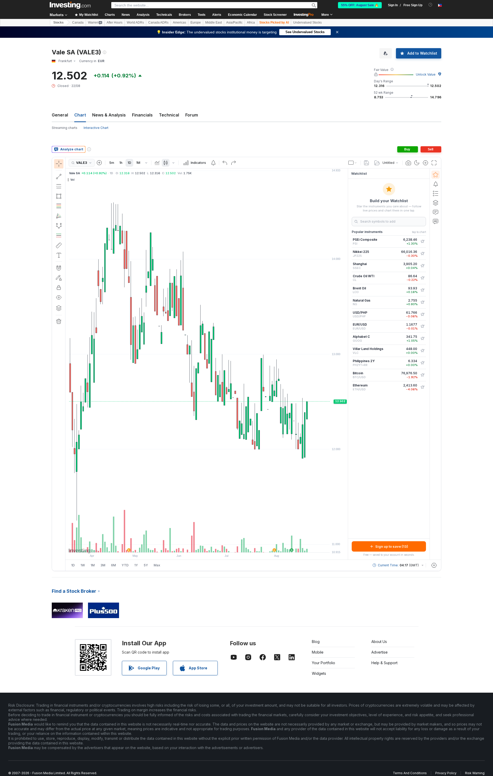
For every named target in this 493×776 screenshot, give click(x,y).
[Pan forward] (213, 546)
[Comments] (435, 212)
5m (111, 163)
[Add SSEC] (422, 265)
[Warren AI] (435, 221)
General (60, 115)
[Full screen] (434, 163)
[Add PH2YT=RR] (422, 363)
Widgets (319, 673)
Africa (251, 22)
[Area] (157, 163)
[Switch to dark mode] (417, 163)
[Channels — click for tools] (58, 186)
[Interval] (146, 163)
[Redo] (233, 163)
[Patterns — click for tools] (58, 225)
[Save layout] (366, 163)
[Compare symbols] (99, 163)
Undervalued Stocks (307, 22)
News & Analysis (109, 115)
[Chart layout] (353, 163)
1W (82, 565)
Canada (78, 22)
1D (129, 163)
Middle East (213, 22)
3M (102, 565)
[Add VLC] (422, 350)
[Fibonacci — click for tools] (58, 206)
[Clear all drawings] (58, 321)
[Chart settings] (425, 163)
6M (113, 565)
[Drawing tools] (67, 364)
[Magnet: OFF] (58, 268)
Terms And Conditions (410, 773)
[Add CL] (422, 278)
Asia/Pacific (234, 22)
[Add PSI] (422, 241)
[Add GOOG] (422, 338)
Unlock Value (426, 74)
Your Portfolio (323, 663)
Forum (191, 115)
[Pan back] (206, 546)
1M (138, 163)
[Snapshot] (408, 163)
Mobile (317, 652)
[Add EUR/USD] (422, 326)
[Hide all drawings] (58, 297)
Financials (142, 115)
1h (120, 163)
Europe (195, 22)
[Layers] (58, 308)
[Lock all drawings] (58, 287)
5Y (146, 565)
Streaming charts (64, 128)
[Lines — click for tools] (58, 176)
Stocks (58, 22)
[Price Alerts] (213, 163)
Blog (316, 641)
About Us (379, 641)
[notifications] (430, 4)
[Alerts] (435, 184)
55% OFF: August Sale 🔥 (360, 5)
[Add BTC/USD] (422, 375)
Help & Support (384, 663)
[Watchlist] (435, 175)
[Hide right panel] (346, 364)
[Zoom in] (199, 546)
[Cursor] (58, 164)
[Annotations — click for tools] (58, 255)
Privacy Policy (446, 773)
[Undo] (225, 163)
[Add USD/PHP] (422, 314)
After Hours (114, 22)
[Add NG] (422, 302)
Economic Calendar (242, 15)
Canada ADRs (158, 22)
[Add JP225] (422, 253)
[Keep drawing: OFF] (58, 277)
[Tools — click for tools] (58, 245)
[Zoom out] (192, 546)
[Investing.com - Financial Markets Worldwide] (70, 5)
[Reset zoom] (220, 546)
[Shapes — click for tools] (58, 196)
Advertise (379, 652)
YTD (125, 565)
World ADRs (135, 22)
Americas (179, 22)
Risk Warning (474, 773)
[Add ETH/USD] (422, 387)
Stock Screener (275, 15)
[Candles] (166, 163)
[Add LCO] (422, 290)
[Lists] (435, 193)
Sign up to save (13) (391, 546)
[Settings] (434, 565)
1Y (136, 565)
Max (157, 565)
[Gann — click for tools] (58, 216)
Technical (169, 115)
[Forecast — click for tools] (58, 235)
